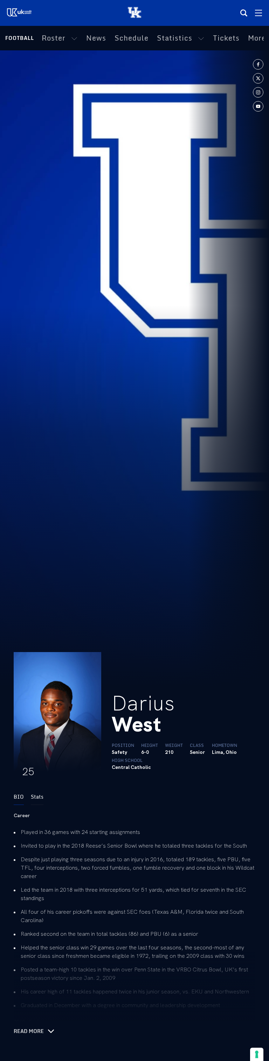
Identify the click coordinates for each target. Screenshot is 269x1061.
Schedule (132, 38)
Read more (29, 1031)
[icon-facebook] (258, 64)
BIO (19, 797)
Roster (53, 38)
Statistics (174, 38)
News (96, 38)
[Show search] (243, 13)
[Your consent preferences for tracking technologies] (256, 1054)
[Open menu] (258, 13)
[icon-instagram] (258, 92)
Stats (37, 797)
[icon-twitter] (258, 78)
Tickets (226, 38)
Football (19, 38)
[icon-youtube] (258, 106)
